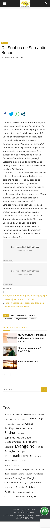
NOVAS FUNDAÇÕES (25, 518)
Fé (18, 451)
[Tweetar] (11, 114)
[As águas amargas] (10, 364)
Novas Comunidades (34, 474)
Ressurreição (9, 487)
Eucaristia (8, 447)
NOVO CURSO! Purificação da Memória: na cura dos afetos (32, 338)
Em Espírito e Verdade (18, 428)
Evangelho (24, 446)
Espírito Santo (30, 441)
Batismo (41, 415)
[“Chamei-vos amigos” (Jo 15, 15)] (10, 351)
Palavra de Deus (11, 483)
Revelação (8, 319)
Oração (31, 478)
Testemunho (9, 497)
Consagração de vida (12, 424)
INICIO (16, 509)
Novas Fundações (14, 478)
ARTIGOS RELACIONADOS (15, 327)
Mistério (32, 315)
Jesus (40, 456)
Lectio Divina (24, 461)
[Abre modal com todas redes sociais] (23, 114)
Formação (9, 451)
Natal (6, 474)
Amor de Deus (30, 415)
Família (39, 446)
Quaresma (35, 482)
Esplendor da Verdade (17, 437)
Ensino (9, 432)
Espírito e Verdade (12, 442)
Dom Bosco (21, 315)
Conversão (27, 423)
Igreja (24, 451)
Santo (9, 491)
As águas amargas (28, 361)
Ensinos (4, 43)
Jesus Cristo (10, 460)
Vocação (31, 496)
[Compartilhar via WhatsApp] (17, 114)
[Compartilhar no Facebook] (5, 114)
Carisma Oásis (20, 419)
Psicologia (24, 483)
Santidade (30, 487)
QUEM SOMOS (28, 509)
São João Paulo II (25, 492)
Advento (19, 415)
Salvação (20, 487)
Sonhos (33, 319)
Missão (34, 469)
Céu (12, 315)
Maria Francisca (12, 465)
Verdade (20, 496)
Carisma (8, 419)
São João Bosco (21, 319)
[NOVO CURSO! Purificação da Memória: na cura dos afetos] (10, 338)
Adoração (9, 414)
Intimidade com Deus (20, 455)
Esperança (20, 433)
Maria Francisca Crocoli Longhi (16, 469)
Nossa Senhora (17, 474)
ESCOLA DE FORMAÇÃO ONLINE (18, 515)
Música (41, 469)
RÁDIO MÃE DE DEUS (24, 512)
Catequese (36, 418)
